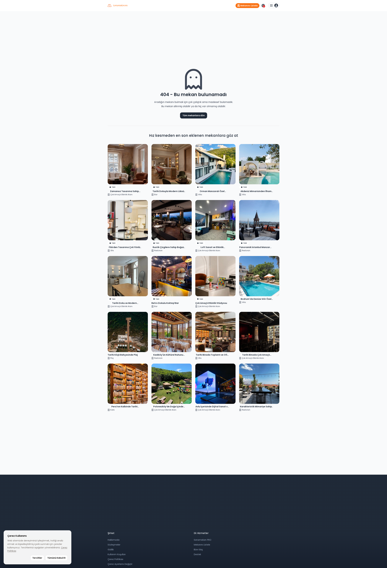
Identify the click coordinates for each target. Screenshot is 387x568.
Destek (197, 554)
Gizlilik (111, 549)
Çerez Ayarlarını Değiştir (120, 564)
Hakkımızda (113, 539)
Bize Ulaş (198, 549)
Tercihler (37, 557)
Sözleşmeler (114, 544)
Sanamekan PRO (202, 539)
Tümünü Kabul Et (56, 557)
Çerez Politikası (115, 559)
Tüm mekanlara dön (193, 115)
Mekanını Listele (202, 544)
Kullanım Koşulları (117, 554)
